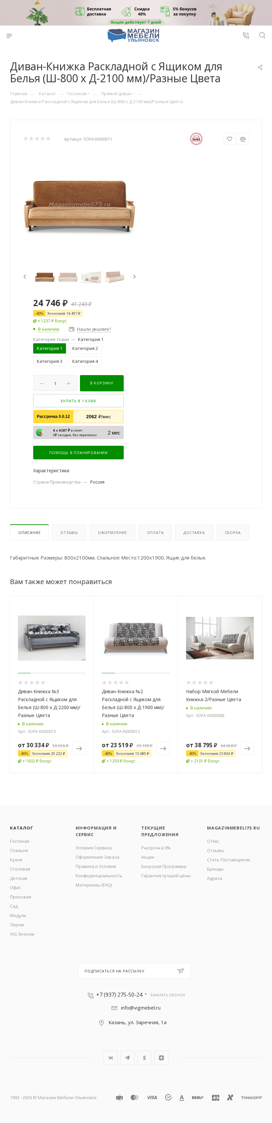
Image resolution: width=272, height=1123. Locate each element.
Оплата (155, 532)
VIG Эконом (22, 934)
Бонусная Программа (163, 866)
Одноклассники (144, 1058)
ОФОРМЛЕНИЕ (112, 532)
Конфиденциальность (99, 876)
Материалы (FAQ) (94, 885)
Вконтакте (110, 1058)
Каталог (22, 828)
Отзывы (69, 532)
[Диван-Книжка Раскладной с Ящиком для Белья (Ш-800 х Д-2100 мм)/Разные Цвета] (79, 205)
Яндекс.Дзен (161, 1058)
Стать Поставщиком (228, 860)
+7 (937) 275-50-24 (119, 994)
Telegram (127, 1058)
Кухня (16, 860)
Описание (29, 532)
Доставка (194, 532)
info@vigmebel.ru (141, 1007)
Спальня (19, 850)
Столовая (20, 869)
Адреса (214, 878)
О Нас (213, 841)
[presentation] (24, 277)
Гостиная (19, 841)
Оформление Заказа (97, 857)
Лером (17, 925)
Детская (18, 878)
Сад (14, 906)
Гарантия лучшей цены (166, 876)
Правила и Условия (96, 866)
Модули (18, 915)
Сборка (233, 532)
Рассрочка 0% (155, 848)
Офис (15, 888)
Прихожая (20, 897)
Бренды (215, 869)
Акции (147, 857)
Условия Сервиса (94, 848)
